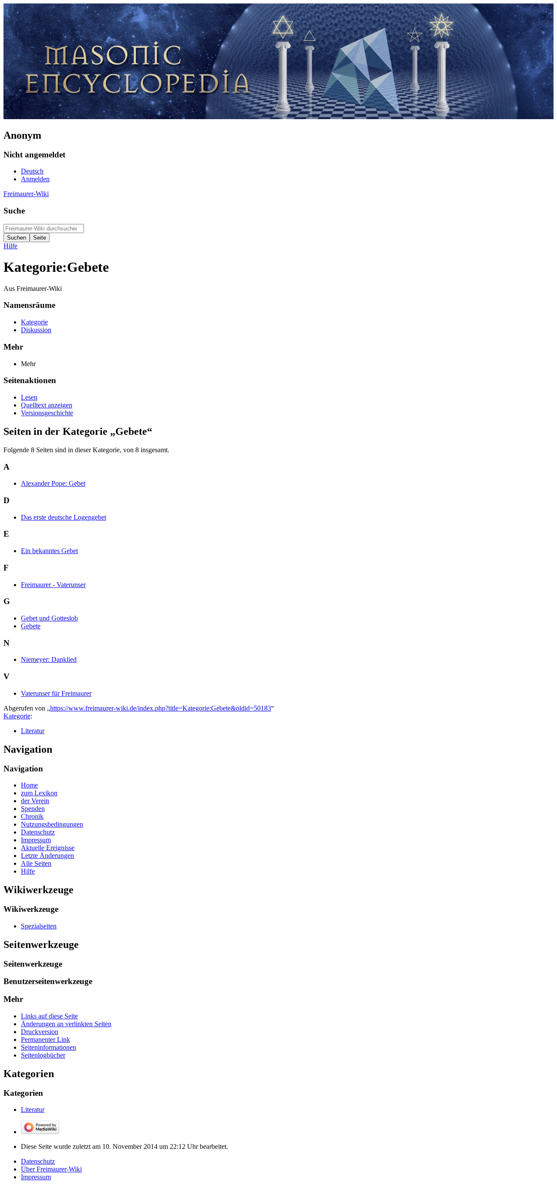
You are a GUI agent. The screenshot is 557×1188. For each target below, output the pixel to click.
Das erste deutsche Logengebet (63, 517)
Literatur (32, 730)
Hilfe (10, 246)
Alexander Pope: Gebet (53, 483)
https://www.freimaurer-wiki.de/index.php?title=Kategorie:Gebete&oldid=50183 (160, 708)
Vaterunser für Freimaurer (56, 693)
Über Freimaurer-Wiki (51, 1169)
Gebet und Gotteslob (49, 618)
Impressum (36, 1177)
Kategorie (16, 716)
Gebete (30, 626)
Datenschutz (38, 1161)
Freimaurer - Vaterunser (53, 584)
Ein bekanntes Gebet (49, 550)
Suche (14, 210)
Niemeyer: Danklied (49, 659)
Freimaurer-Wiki (26, 193)
